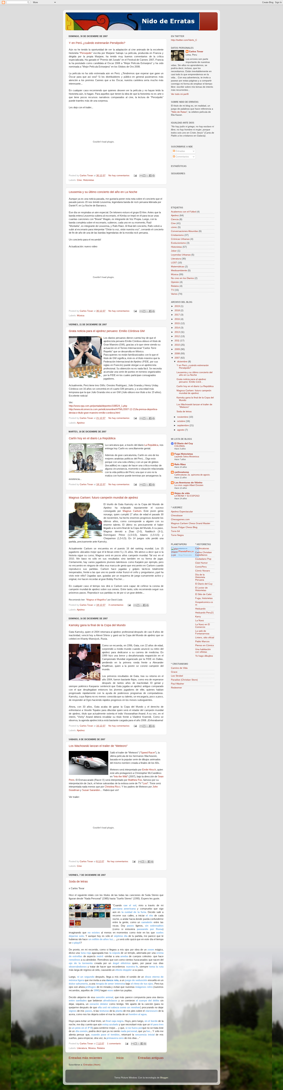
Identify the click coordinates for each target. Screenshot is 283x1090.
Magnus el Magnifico (96, 600)
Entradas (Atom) (91, 1064)
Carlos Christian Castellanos (203, 553)
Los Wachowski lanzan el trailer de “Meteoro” (98, 746)
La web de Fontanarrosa (202, 632)
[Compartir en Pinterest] (153, 175)
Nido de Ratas (179, 112)
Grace (174, 672)
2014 (177, 327)
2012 (177, 336)
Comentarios (182, 156)
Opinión (175, 282)
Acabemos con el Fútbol (183, 211)
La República (151, 445)
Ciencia (175, 219)
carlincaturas (181, 472)
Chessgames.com (180, 519)
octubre (181, 421)
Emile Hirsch (149, 769)
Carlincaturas (202, 548)
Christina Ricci (112, 786)
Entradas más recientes (85, 1058)
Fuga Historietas (183, 454)
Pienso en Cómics (204, 645)
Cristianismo (177, 235)
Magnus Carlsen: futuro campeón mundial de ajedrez (103, 497)
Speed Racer (148, 752)
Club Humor (201, 563)
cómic (174, 227)
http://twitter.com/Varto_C (184, 40)
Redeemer (176, 687)
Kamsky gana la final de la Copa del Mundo (97, 625)
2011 (177, 340)
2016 (177, 319)
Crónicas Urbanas (180, 239)
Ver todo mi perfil (180, 94)
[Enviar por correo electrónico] (141, 175)
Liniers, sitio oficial (204, 637)
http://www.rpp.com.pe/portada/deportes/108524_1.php (98, 406)
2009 (177, 349)
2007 (177, 358)
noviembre (183, 417)
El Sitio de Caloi (203, 594)
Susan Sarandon (91, 790)
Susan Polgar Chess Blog (184, 527)
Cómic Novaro (202, 570)
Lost (145, 783)
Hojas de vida (182, 493)
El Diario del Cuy (183, 443)
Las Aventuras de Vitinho (188, 482)
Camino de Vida (179, 668)
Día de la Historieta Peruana (200, 577)
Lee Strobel (177, 676)
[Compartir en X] (147, 175)
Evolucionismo (178, 243)
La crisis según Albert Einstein (188, 485)
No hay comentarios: (119, 175)
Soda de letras (78, 881)
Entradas (180, 151)
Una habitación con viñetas (203, 650)
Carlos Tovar (196, 51)
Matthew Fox (135, 780)
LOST (174, 262)
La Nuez (199, 620)
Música (80, 315)
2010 (177, 345)
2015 (177, 323)
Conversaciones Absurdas (184, 231)
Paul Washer (177, 683)
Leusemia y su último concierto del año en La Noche (103, 192)
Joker (174, 251)
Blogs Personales (185, 555)
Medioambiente (179, 270)
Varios (174, 294)
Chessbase (177, 515)
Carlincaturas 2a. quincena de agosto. (192, 475)
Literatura (82, 1048)
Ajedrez (81, 423)
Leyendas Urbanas (181, 255)
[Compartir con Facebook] (150, 175)
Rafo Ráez (180, 464)
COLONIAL (179, 446)
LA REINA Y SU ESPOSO (186, 496)
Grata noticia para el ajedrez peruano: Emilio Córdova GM (107, 331)
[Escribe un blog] (144, 175)
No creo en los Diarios (182, 278)
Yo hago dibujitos (204, 656)
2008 (177, 353)
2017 (177, 314)
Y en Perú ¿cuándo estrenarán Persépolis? (97, 43)
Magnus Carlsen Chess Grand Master (190, 523)
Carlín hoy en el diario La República (92, 438)
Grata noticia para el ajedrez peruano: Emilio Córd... (191, 380)
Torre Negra (177, 535)
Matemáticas (177, 266)
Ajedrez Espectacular (182, 511)
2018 (177, 310)
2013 (177, 332)
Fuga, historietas (204, 598)
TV (172, 290)
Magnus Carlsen (132, 511)
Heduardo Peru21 (204, 612)
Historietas (88, 180)
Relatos (101, 1048)
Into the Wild (120, 776)
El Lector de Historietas (201, 589)
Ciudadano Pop (203, 559)
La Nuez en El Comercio (202, 625)
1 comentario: (114, 1043)
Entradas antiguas (151, 1058)
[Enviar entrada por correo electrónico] (135, 175)
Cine (79, 180)
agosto (181, 430)
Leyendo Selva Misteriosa (186, 456)
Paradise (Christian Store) (184, 680)
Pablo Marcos (202, 641)
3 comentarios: (116, 605)
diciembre (182, 361)
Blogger (164, 1077)
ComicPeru (201, 567)
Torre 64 (175, 531)
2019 (177, 306)
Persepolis (86, 53)
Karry (198, 616)
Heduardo (200, 608)
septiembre (183, 425)
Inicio (120, 1058)
